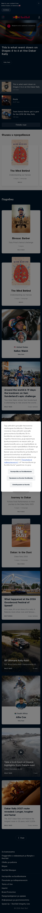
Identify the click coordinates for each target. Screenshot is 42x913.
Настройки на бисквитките (21, 471)
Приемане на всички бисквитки (21, 478)
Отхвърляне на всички (21, 484)
